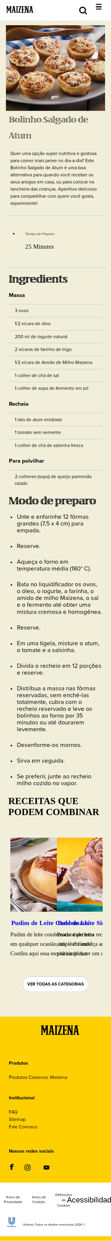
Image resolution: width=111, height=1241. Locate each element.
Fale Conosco (23, 1126)
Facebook (11, 1167)
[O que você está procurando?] (103, 3)
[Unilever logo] (11, 1225)
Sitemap (17, 1119)
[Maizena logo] (60, 1042)
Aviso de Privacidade (13, 1200)
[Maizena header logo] (20, 17)
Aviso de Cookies (39, 1200)
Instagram (27, 1167)
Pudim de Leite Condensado (50, 923)
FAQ (13, 1112)
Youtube (46, 1167)
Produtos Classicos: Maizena (38, 1077)
